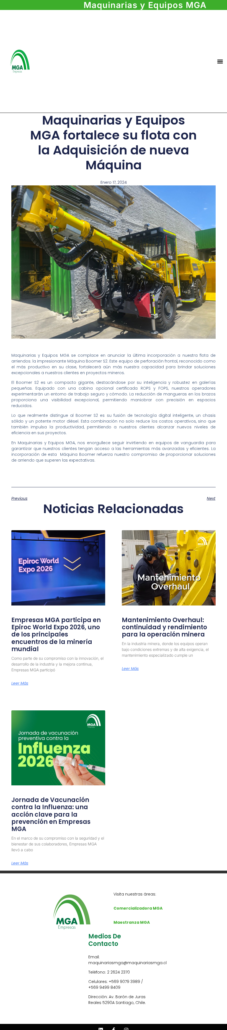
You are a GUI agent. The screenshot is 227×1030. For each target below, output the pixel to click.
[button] (220, 61)
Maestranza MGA (132, 922)
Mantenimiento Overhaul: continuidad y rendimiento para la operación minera (164, 627)
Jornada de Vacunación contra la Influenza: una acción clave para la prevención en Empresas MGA (51, 815)
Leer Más (19, 683)
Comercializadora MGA (138, 908)
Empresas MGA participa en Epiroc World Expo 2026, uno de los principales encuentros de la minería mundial (56, 635)
